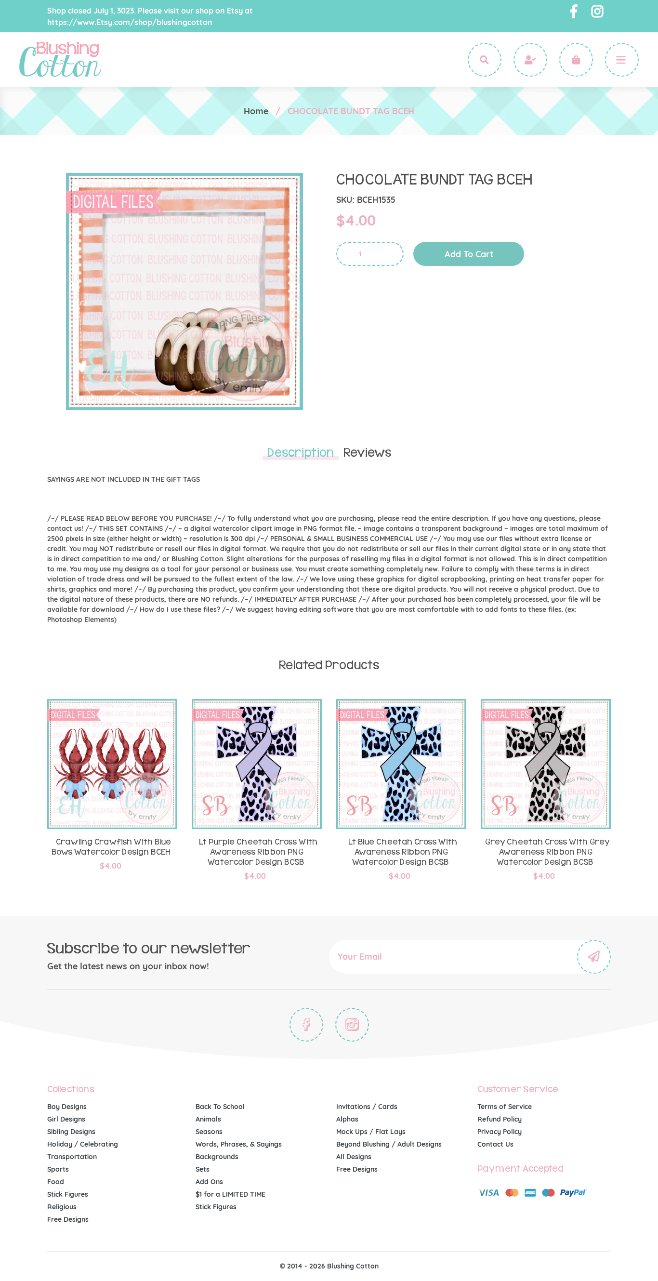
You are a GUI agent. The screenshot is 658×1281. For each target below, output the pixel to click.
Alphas (347, 1119)
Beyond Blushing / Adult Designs (389, 1144)
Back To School (220, 1106)
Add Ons (209, 1181)
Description (300, 453)
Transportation (72, 1156)
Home (256, 111)
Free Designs (68, 1219)
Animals (208, 1119)
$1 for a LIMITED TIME (230, 1194)
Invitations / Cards (366, 1106)
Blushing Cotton (353, 1266)
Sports (58, 1169)
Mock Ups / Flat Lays (371, 1131)
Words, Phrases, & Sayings (239, 1144)
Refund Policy (499, 1119)
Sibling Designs (71, 1131)
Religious (62, 1206)
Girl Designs (66, 1119)
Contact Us (495, 1144)
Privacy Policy (499, 1131)
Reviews (367, 453)
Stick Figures (67, 1194)
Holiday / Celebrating (82, 1144)
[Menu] (622, 60)
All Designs (353, 1156)
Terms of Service (504, 1106)
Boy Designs (67, 1106)
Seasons (209, 1131)
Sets (203, 1169)
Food (55, 1181)
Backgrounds (217, 1156)
